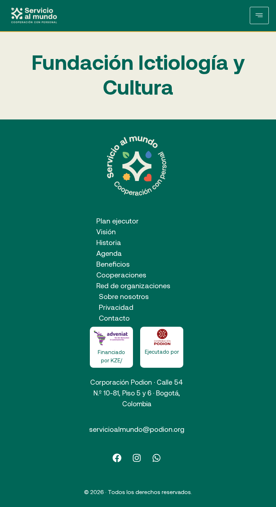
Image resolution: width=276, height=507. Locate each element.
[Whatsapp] (156, 458)
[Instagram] (137, 458)
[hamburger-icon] (259, 15)
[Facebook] (117, 458)
